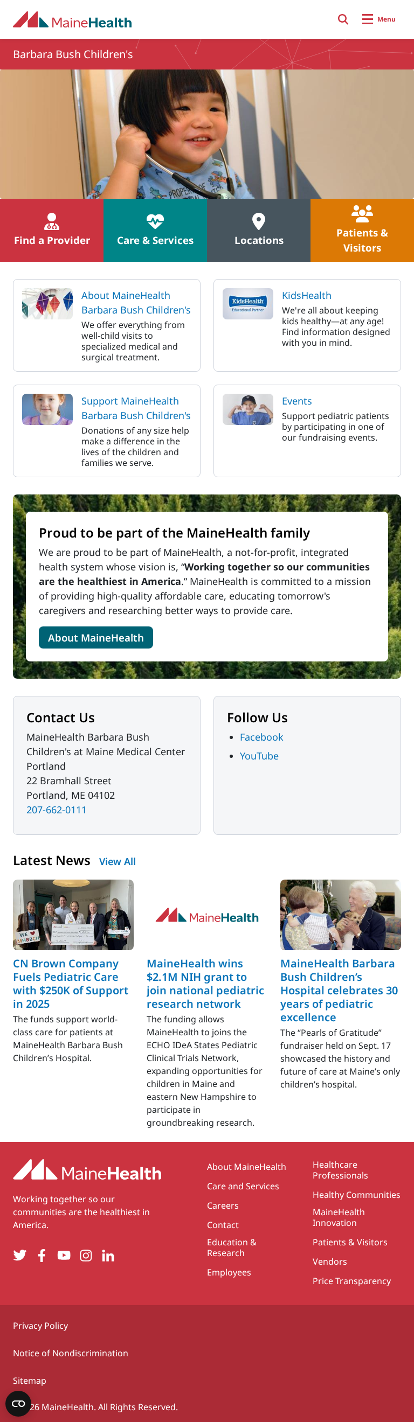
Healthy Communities (357, 1195)
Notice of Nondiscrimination (70, 1353)
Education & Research (232, 1247)
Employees (229, 1272)
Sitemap (29, 1380)
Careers (223, 1205)
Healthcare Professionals (340, 1170)
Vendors (330, 1261)
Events (297, 400)
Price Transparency (352, 1281)
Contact (223, 1225)
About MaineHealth (96, 637)
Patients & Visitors (350, 1242)
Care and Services (243, 1186)
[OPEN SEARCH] (343, 19)
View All (117, 861)
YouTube (259, 755)
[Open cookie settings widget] (18, 1404)
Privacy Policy (40, 1326)
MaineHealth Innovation (339, 1217)
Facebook (262, 736)
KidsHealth (307, 295)
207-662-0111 (56, 809)
